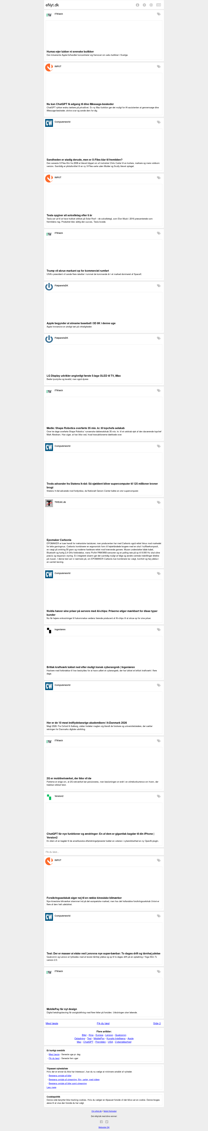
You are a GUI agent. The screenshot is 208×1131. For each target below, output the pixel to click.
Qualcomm (120, 1035)
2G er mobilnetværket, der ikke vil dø (69, 778)
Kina (91, 1035)
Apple (131, 1038)
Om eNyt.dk (96, 1111)
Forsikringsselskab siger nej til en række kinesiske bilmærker (84, 898)
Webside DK (104, 1127)
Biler (84, 1035)
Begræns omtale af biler (60, 1075)
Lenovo (109, 1035)
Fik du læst (103, 1023)
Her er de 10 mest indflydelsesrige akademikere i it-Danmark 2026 (87, 722)
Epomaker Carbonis (59, 540)
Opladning (79, 1038)
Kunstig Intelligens (116, 1038)
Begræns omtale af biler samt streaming (68, 1083)
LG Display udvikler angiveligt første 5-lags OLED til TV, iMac (84, 375)
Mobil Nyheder (110, 1111)
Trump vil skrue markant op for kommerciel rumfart (78, 270)
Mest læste (52, 1023)
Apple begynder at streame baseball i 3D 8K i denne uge (81, 323)
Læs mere (51, 1087)
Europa (99, 1035)
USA (110, 1041)
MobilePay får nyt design (62, 1009)
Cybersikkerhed (123, 1041)
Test (89, 1038)
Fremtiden (100, 1041)
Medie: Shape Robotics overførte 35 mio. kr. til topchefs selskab (86, 428)
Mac (79, 1041)
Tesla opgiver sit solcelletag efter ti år (69, 215)
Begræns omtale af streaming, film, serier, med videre (74, 1079)
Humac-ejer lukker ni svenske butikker (70, 51)
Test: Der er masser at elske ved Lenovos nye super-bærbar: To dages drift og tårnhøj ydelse (103, 953)
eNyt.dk (52, 5)
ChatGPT (88, 1041)
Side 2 (157, 1023)
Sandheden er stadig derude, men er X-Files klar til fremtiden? (85, 159)
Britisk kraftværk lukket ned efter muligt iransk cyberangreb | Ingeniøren (91, 667)
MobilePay (99, 1038)
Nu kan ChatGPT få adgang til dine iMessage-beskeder (80, 104)
